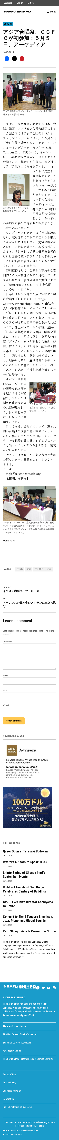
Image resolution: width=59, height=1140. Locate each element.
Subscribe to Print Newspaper (17, 1042)
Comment (7, 641)
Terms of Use (9, 1074)
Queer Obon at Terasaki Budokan (25, 851)
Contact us (8, 1099)
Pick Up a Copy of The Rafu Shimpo (20, 1034)
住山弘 (20, 569)
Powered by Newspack (12, 1134)
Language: (8, 3)
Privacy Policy (9, 1082)
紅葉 (49, 569)
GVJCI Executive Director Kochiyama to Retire (28, 904)
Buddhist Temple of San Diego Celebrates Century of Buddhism (25, 889)
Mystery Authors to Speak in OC (25, 862)
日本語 (30, 3)
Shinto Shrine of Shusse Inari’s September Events (24, 875)
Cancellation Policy (12, 1090)
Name (5, 675)
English (20, 3)
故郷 (29, 569)
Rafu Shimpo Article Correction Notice (29, 931)
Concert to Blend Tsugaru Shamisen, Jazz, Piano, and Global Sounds (28, 919)
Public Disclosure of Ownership (17, 1107)
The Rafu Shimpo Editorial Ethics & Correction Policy (28, 1059)
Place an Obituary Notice (14, 1026)
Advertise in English (12, 1051)
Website (6, 705)
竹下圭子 (39, 569)
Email (5, 690)
